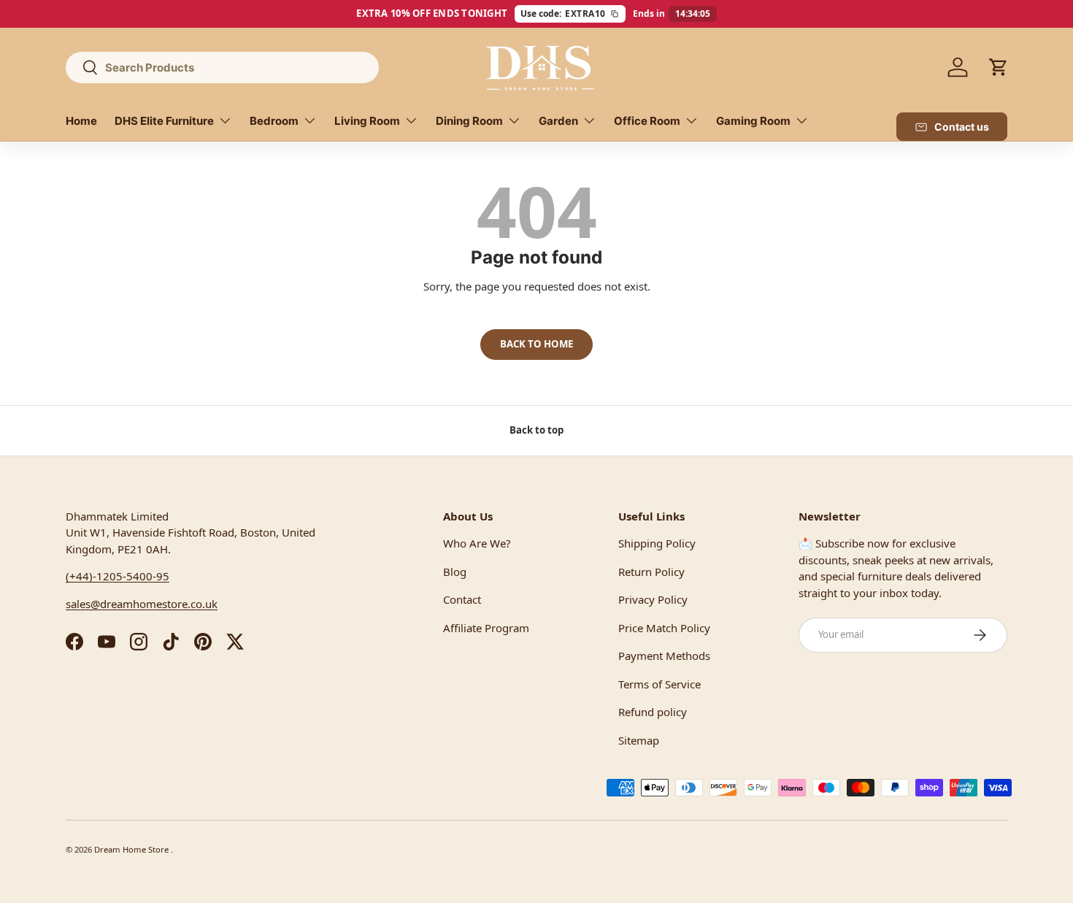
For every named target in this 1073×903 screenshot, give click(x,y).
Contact (462, 599)
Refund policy (652, 711)
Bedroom (274, 121)
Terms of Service (659, 684)
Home (81, 121)
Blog (454, 571)
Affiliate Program (486, 627)
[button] (998, 67)
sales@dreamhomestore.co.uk (142, 603)
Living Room (367, 121)
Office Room (647, 121)
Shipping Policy (657, 543)
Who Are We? (477, 543)
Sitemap (638, 740)
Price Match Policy (664, 627)
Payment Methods (664, 655)
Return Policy (651, 571)
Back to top (536, 430)
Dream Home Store (132, 849)
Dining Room (469, 121)
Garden (558, 121)
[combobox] (222, 67)
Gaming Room (753, 121)
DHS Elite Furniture (164, 121)
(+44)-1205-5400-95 (117, 576)
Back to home (536, 343)
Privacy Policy (653, 599)
